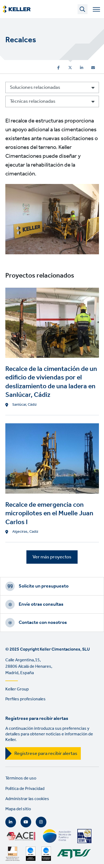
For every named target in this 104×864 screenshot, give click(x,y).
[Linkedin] (81, 67)
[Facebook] (58, 67)
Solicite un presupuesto (44, 586)
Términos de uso (20, 778)
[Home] (17, 9)
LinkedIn (10, 822)
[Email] (93, 67)
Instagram (41, 822)
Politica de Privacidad (25, 789)
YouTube (26, 822)
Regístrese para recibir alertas (45, 753)
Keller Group (17, 689)
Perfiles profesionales (25, 699)
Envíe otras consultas (41, 604)
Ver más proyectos (52, 557)
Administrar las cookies (27, 799)
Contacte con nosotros (43, 622)
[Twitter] (70, 67)
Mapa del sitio (18, 809)
